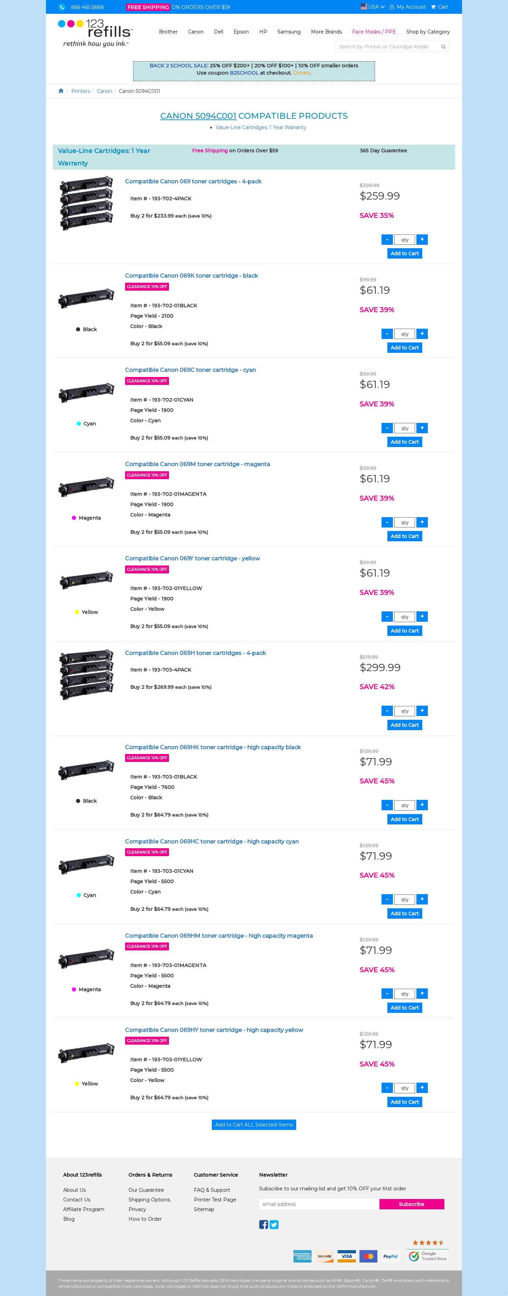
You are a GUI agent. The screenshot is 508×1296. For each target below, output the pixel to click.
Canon (196, 32)
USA (373, 7)
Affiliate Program (83, 1209)
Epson (241, 32)
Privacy (137, 1209)
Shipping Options (149, 1200)
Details (301, 73)
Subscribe (411, 1204)
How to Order (145, 1219)
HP (263, 32)
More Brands (326, 32)
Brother (168, 32)
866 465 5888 (87, 7)
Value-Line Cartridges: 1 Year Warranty (261, 127)
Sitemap (204, 1209)
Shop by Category (428, 32)
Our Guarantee (146, 1190)
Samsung (289, 32)
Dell (218, 32)
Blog (69, 1219)
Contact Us (76, 1200)
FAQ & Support (212, 1190)
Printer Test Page (215, 1200)
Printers (80, 91)
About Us (74, 1190)
